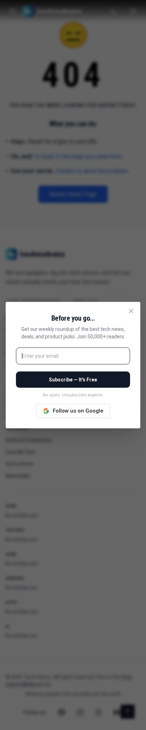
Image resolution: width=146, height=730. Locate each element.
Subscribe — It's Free (73, 379)
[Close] (131, 311)
